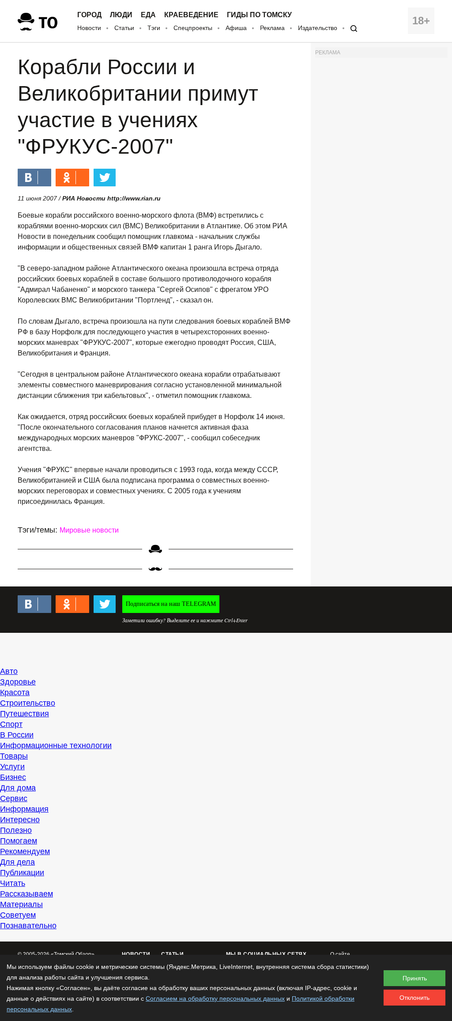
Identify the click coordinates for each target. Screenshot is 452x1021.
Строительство (27, 703)
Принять (415, 978)
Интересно (20, 819)
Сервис (13, 798)
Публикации (22, 872)
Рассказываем (26, 893)
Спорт (11, 724)
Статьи (124, 27)
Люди (121, 15)
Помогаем (18, 840)
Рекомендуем (25, 851)
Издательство (317, 27)
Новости (89, 27)
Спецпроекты (192, 27)
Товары (14, 756)
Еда (148, 15)
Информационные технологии (56, 745)
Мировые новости (89, 530)
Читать (12, 883)
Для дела (17, 862)
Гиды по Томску (259, 15)
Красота (15, 692)
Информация (24, 809)
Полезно (16, 830)
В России (17, 734)
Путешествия (24, 713)
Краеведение (191, 15)
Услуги (12, 766)
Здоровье (18, 681)
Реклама (272, 27)
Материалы (21, 904)
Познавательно (28, 925)
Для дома (18, 787)
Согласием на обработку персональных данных (215, 998)
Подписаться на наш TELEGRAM (171, 604)
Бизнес (13, 777)
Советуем (18, 915)
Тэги (153, 27)
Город (89, 15)
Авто (9, 671)
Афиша (236, 27)
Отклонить (414, 997)
